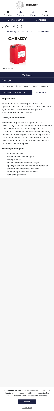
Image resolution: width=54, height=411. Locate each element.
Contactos (41, 20)
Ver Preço (27, 75)
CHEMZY (10, 32)
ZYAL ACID (45, 32)
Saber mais (27, 408)
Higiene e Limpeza (20, 32)
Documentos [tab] (41, 92)
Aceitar (27, 402)
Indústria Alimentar (33, 32)
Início (4, 32)
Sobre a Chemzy (16, 20)
